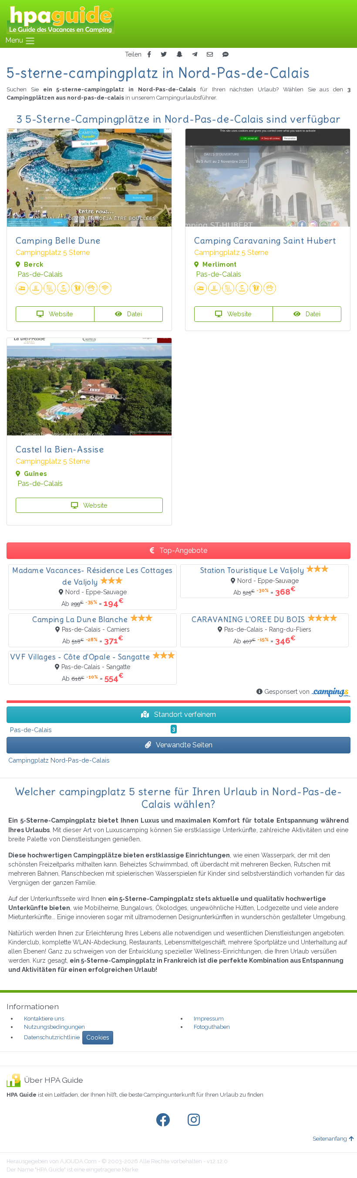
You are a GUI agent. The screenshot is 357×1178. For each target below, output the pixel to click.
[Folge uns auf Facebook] (164, 1120)
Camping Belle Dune (58, 240)
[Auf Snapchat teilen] (179, 54)
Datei (133, 314)
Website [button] (60, 314)
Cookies (97, 1037)
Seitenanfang (330, 1138)
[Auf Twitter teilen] (164, 54)
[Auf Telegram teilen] (194, 54)
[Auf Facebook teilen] (149, 54)
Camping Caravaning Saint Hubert (265, 240)
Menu (15, 40)
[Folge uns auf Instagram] (195, 1120)
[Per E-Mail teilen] (210, 54)
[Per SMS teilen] (225, 54)
